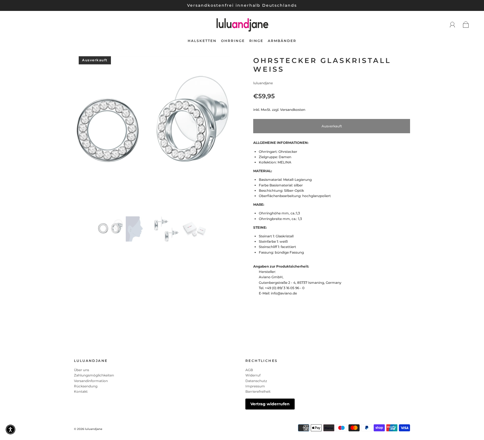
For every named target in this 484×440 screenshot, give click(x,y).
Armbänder (282, 41)
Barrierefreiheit (258, 391)
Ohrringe (233, 41)
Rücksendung (85, 386)
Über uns (81, 370)
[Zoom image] (152, 135)
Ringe (256, 41)
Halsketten (202, 41)
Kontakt (81, 391)
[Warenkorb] (466, 25)
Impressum (255, 386)
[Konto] (452, 25)
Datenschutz (256, 381)
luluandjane (263, 83)
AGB (249, 370)
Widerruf (252, 375)
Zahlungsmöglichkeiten (94, 375)
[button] (90, 135)
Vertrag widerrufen (270, 403)
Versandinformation (91, 381)
